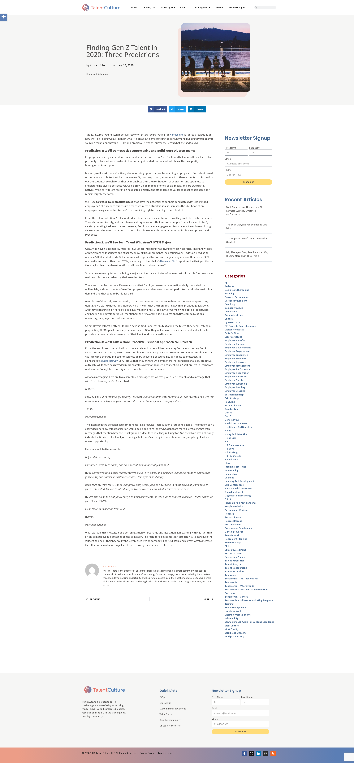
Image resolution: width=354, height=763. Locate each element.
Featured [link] (230, 401)
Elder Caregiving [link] (233, 336)
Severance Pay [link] (233, 542)
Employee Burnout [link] (235, 344)
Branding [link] (230, 293)
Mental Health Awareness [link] (239, 488)
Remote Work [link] (232, 535)
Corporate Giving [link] (234, 315)
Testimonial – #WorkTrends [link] (239, 585)
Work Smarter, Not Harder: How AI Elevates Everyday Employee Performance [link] (244, 210)
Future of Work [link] (233, 405)
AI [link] (226, 282)
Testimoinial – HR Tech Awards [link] (241, 578)
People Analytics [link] (234, 506)
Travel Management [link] (235, 607)
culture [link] (229, 318)
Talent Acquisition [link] (234, 560)
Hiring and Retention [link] (97, 74)
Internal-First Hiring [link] (235, 466)
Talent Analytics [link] (234, 564)
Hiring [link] (228, 430)
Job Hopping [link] (232, 470)
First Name (230, 147)
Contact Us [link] (165, 702)
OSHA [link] (228, 499)
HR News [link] (229, 448)
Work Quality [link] (232, 629)
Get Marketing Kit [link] (237, 7)
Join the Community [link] (169, 720)
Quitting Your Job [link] (234, 531)
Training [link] (229, 603)
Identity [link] (229, 463)
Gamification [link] (232, 409)
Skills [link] (228, 546)
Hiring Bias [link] (230, 437)
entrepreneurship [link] (234, 394)
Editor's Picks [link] (232, 333)
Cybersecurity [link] (232, 322)
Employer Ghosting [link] (235, 390)
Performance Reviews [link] (236, 510)
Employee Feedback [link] (236, 358)
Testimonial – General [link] (236, 596)
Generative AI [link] (232, 419)
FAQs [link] (162, 697)
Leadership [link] (231, 474)
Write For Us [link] (165, 714)
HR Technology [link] (233, 455)
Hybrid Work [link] (231, 459)
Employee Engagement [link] (237, 351)
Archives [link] (229, 286)
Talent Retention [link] (234, 571)
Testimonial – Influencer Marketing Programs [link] (249, 600)
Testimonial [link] (231, 582)
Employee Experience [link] (236, 354)
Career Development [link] (236, 300)
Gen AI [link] (228, 412)
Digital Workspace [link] (234, 329)
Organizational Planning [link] (238, 495)
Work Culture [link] (232, 625)
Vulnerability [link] (231, 618)
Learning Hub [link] (200, 7)
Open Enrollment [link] (234, 492)
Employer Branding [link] (235, 387)
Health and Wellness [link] (236, 423)
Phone (228, 169)
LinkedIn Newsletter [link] (169, 725)
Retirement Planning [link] (236, 538)
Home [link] (133, 7)
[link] (3, 17)
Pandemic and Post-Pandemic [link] (241, 502)
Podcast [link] (184, 7)
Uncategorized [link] (233, 611)
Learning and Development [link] (239, 481)
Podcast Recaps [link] (233, 520)
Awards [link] (219, 7)
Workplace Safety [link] (234, 636)
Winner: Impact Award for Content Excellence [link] (249, 621)
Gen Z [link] (228, 416)
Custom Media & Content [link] (172, 708)
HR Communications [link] (235, 445)
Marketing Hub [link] (168, 7)
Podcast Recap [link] (233, 517)
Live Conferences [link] (234, 484)
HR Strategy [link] (231, 452)
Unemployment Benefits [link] (238, 614)
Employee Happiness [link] (236, 362)
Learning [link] (229, 477)
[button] (157, 109)
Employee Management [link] (237, 365)
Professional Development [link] (239, 528)
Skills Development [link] (235, 549)
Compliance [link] (231, 311)
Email (228, 158)
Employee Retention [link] (236, 376)
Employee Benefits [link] (235, 340)
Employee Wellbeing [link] (236, 383)
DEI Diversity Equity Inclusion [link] (240, 326)
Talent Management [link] (236, 567)
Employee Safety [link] (234, 380)
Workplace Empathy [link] (235, 632)
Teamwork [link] (230, 575)
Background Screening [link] (237, 289)
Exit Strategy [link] (232, 398)
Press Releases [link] (233, 524)
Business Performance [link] (237, 297)
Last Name (255, 147)
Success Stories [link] (233, 553)
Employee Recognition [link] (237, 372)
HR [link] (226, 441)
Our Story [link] (147, 7)
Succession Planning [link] (236, 557)
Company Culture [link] (234, 307)
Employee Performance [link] (237, 369)
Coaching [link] (230, 304)
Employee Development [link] (238, 347)
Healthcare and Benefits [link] (238, 427)
